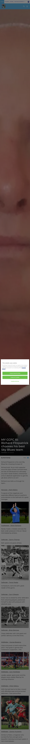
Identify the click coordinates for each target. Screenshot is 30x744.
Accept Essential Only (15, 373)
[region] (15, 372)
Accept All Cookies (15, 377)
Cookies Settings (15, 381)
